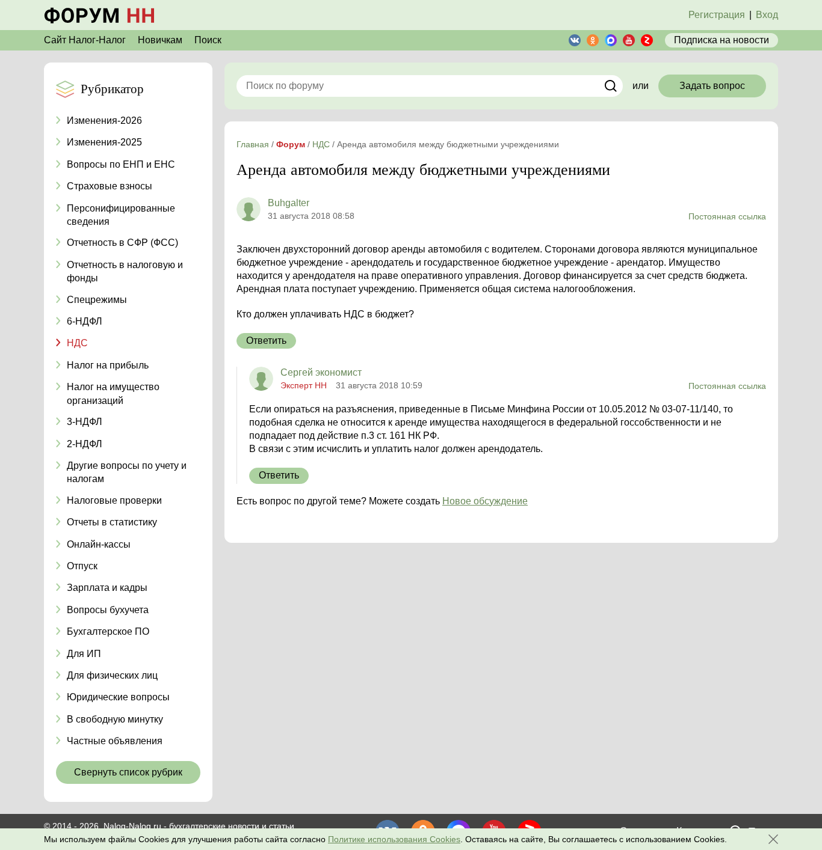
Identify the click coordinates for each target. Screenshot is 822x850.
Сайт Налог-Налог (85, 40)
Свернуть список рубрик (128, 772)
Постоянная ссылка (727, 216)
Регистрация (716, 15)
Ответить (266, 340)
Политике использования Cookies (394, 839)
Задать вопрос (712, 86)
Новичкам (160, 40)
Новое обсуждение (485, 501)
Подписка (721, 40)
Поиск (207, 40)
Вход (767, 15)
